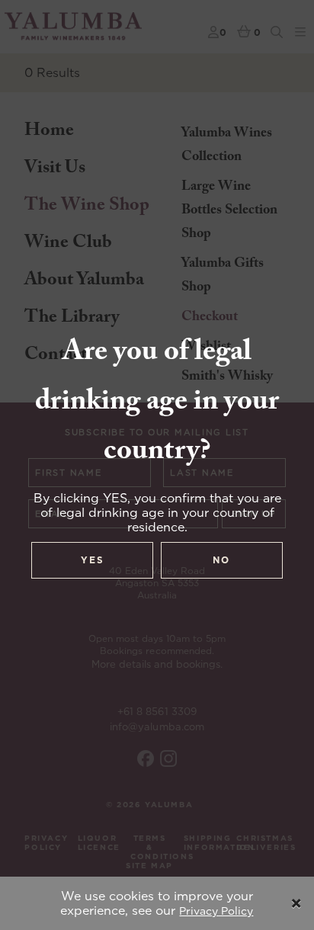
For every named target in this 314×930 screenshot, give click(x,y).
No (221, 560)
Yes (92, 560)
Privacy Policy (216, 911)
